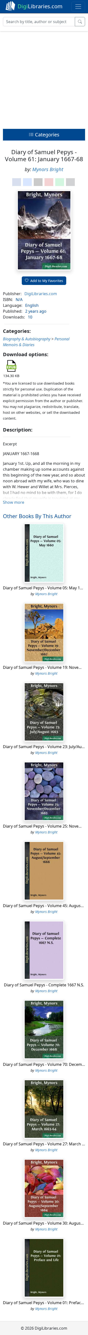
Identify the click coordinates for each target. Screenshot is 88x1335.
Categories (46, 134)
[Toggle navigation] (78, 6)
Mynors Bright (47, 169)
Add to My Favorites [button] (46, 280)
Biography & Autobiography (26, 339)
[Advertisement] (44, 79)
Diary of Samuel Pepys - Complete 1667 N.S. (44, 985)
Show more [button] (13, 502)
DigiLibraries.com (40, 293)
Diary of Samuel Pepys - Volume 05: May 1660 (45, 588)
